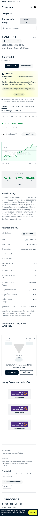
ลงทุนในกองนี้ (11, 66)
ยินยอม (32, 512)
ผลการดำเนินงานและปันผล (25, 107)
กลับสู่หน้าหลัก (7, 14)
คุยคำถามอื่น (19, 94)
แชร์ (34, 37)
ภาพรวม (4, 107)
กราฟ (12, 107)
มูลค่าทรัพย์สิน (12, 134)
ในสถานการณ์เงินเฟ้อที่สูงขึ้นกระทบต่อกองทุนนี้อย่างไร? (18, 89)
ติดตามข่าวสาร (26, 66)
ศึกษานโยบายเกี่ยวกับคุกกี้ (13, 513)
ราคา (3, 134)
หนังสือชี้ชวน (29, 234)
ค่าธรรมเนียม (18, 111)
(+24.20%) (17, 124)
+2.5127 (6, 124)
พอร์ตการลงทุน (7, 111)
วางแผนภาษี (27, 21)
